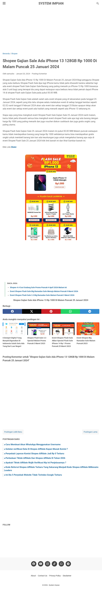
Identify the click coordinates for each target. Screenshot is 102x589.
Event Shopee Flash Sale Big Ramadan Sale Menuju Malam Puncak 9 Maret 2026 (44, 291)
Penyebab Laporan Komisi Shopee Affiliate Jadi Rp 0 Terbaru (35, 453)
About (33, 576)
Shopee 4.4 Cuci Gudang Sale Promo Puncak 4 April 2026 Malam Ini (38, 287)
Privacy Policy (55, 576)
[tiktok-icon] (54, 563)
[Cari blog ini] (97, 3)
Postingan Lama (90, 432)
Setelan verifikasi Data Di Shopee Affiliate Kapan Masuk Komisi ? (37, 449)
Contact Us (42, 576)
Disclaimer (67, 576)
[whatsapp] (70, 311)
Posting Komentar (39, 74)
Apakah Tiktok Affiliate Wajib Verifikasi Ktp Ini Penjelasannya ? (36, 462)
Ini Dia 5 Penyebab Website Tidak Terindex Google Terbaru (34, 475)
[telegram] (89, 311)
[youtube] (40, 563)
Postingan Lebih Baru (13, 432)
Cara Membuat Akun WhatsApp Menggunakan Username (33, 444)
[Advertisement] (51, 29)
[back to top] (96, 583)
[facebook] (12, 311)
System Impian (51, 3)
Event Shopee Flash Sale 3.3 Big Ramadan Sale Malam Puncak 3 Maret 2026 (42, 295)
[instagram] (47, 563)
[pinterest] (51, 311)
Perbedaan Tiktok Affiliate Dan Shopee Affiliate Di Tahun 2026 (35, 458)
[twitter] (31, 311)
